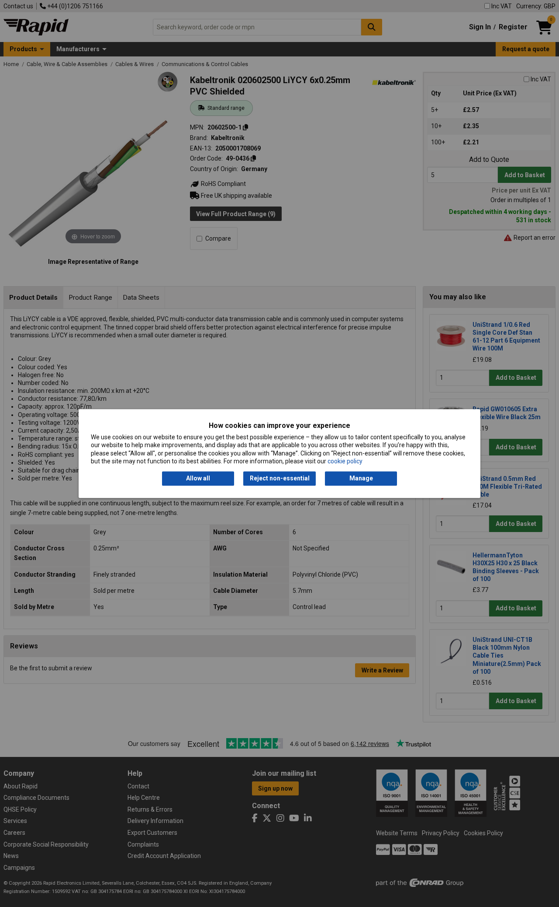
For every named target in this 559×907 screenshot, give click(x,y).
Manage (361, 478)
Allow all (198, 478)
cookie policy (345, 461)
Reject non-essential (280, 478)
